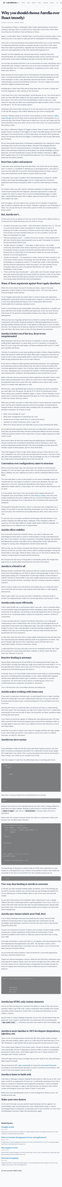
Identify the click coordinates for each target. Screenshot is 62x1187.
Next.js (37, 495)
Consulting (45, 3)
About (28, 3)
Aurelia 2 (52, 3)
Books (39, 3)
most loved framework (48, 1065)
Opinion (22, 22)
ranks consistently (24, 1065)
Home (18, 3)
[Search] (57, 2)
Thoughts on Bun (7, 1127)
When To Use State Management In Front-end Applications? (23, 1137)
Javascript (16, 22)
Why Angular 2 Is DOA (9, 1148)
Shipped (34, 3)
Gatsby (43, 495)
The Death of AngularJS (9, 1158)
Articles (23, 3)
